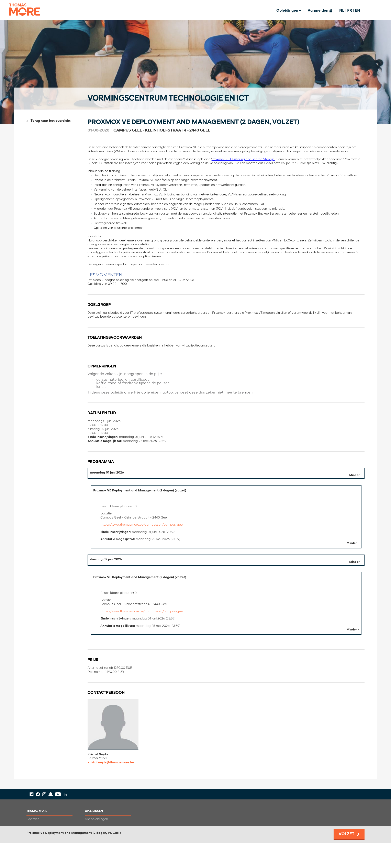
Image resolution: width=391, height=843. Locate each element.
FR (349, 10)
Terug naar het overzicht (50, 121)
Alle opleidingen (96, 819)
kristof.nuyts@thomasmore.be (111, 762)
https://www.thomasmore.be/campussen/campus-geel (141, 524)
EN (357, 10)
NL (341, 10)
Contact (32, 819)
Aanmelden (318, 10)
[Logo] (24, 18)
